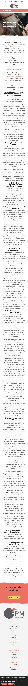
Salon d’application (14, 667)
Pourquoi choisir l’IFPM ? (14, 640)
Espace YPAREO (14, 669)
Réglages (14, 681)
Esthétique (14, 654)
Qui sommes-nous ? (14, 637)
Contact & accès (14, 664)
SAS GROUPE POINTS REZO (14, 70)
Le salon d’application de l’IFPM (14, 642)
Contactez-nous (14, 597)
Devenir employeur (14, 657)
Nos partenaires (14, 639)
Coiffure (14, 652)
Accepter (4, 683)
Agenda (14, 645)
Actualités (14, 644)
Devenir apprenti (14, 656)
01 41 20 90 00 (14, 625)
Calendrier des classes (14, 666)
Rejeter (10, 683)
